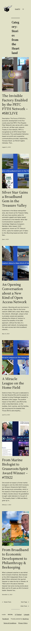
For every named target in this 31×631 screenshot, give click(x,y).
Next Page (25, 602)
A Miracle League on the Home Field (13, 383)
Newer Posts (6, 602)
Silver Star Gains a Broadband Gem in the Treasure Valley (15, 199)
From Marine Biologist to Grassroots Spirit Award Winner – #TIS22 (15, 469)
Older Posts (24, 606)
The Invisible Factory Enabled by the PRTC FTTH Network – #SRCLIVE (15, 104)
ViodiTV (17, 9)
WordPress (26, 619)
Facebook (5, 619)
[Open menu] (23, 9)
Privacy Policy (23, 623)
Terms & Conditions (10, 623)
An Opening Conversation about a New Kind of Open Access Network (14, 293)
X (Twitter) (18, 614)
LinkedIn (26, 614)
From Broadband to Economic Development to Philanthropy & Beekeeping (15, 558)
